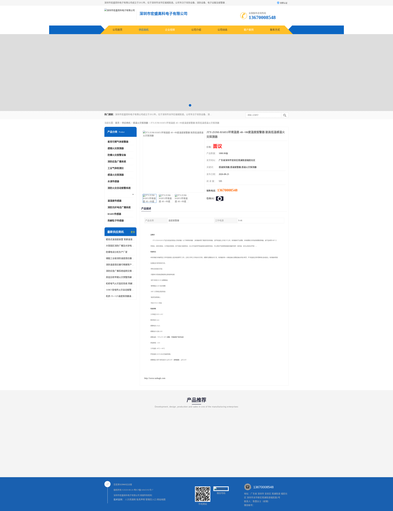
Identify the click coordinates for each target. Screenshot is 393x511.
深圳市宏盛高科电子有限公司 (127, 495)
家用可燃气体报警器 (118, 142)
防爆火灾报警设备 (117, 155)
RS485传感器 (114, 214)
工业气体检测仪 (116, 168)
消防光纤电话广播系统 (119, 207)
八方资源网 (130, 499)
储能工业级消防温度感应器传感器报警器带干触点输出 (120, 258)
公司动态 (222, 29)
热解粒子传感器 (116, 220)
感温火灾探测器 (140, 123)
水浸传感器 (113, 181)
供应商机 (144, 29)
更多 (133, 232)
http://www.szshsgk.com (154, 378)
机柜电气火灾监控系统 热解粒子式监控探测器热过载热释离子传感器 (120, 283)
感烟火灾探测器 (116, 148)
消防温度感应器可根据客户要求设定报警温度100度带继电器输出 (120, 264)
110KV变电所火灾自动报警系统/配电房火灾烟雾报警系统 (120, 290)
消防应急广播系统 (117, 161)
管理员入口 (151, 499)
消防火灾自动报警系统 (119, 188)
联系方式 (275, 29)
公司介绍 (196, 29)
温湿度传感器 (114, 201)
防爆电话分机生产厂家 (116, 252)
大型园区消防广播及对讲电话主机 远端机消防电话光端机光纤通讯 (120, 246)
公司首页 (117, 29)
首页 (117, 123)
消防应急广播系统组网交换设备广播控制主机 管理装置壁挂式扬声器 (120, 271)
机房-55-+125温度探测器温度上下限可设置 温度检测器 (120, 296)
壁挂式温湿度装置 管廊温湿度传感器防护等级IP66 (120, 239)
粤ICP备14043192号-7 (143, 490)
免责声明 (140, 499)
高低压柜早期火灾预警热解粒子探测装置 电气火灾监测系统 (120, 277)
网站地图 (161, 499)
